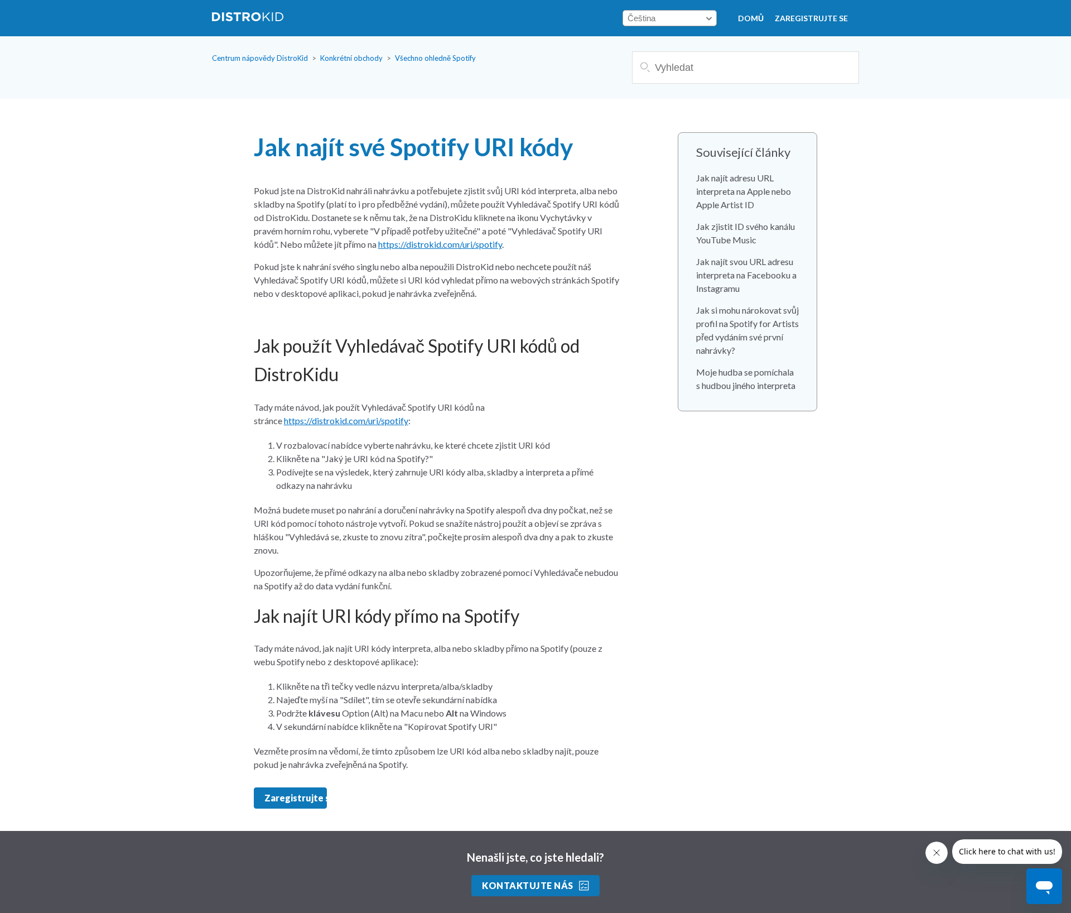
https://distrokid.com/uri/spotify (440, 244)
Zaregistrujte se (811, 18)
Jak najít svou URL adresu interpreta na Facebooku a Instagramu (746, 275)
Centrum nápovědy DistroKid (260, 58)
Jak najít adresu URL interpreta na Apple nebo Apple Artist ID (743, 191)
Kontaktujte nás (527, 885)
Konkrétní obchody (351, 58)
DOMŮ (751, 18)
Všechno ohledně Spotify (435, 58)
